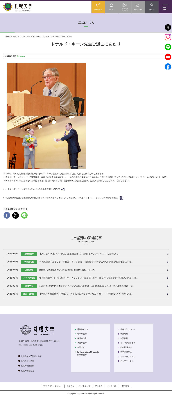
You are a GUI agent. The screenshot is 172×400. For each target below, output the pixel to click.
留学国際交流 (126, 352)
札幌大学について (127, 329)
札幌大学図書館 (27, 366)
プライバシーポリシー (52, 386)
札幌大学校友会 (27, 371)
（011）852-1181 (29, 345)
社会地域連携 (126, 347)
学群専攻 (124, 334)
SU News (36, 36)
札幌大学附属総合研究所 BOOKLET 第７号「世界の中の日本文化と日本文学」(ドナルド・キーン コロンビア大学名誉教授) (62, 198)
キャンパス (112, 386)
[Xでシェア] (15, 217)
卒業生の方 (82, 343)
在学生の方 (82, 334)
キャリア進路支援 (127, 343)
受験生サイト (83, 329)
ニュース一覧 (25, 36)
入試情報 (124, 338)
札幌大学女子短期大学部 (31, 356)
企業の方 (81, 347)
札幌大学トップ (11, 36)
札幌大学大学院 (27, 361)
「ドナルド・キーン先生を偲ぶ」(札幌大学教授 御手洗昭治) (33, 189)
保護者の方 (82, 338)
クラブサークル (127, 361)
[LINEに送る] (24, 217)
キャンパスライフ (127, 356)
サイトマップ (84, 386)
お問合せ (70, 386)
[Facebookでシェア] (6, 217)
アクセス (99, 386)
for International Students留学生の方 (88, 353)
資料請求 (125, 386)
